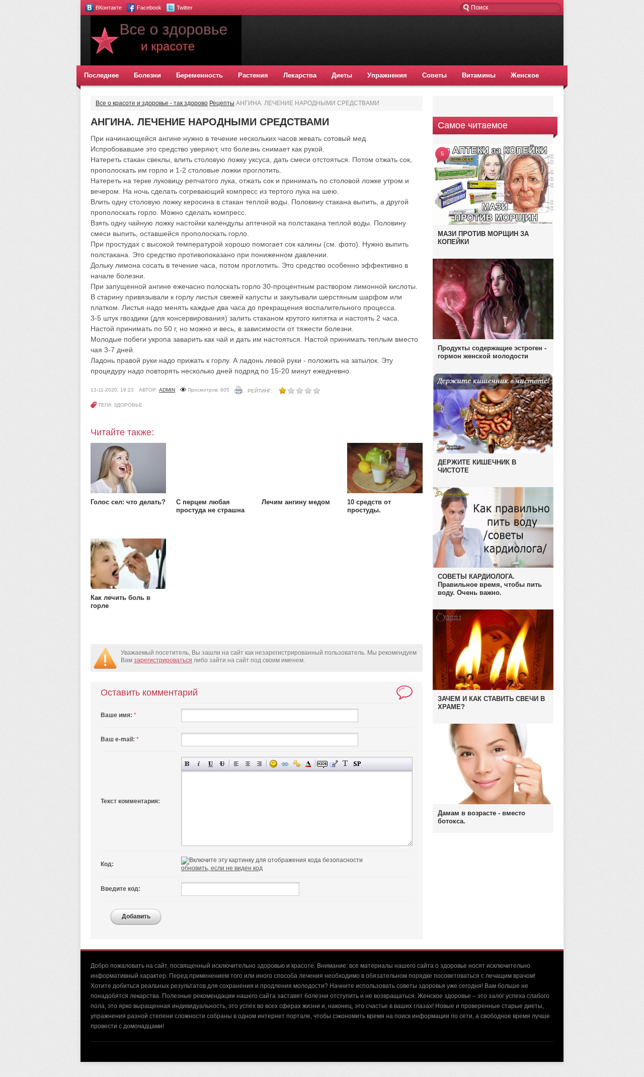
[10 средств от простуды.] (385, 491)
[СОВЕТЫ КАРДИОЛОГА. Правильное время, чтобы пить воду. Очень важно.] (493, 565)
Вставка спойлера (357, 763)
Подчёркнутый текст (210, 763)
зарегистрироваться (163, 660)
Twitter (185, 8)
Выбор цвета (308, 763)
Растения (253, 75)
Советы (434, 75)
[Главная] (166, 63)
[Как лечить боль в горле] (128, 586)
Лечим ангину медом (296, 502)
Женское (525, 75)
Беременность (199, 75)
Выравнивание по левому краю (236, 763)
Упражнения (387, 75)
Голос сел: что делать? (128, 502)
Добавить (136, 916)
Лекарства (299, 75)
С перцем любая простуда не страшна (210, 506)
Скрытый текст (322, 763)
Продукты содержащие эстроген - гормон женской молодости (492, 352)
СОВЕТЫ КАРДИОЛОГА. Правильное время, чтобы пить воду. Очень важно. (490, 584)
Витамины (479, 75)
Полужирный (187, 763)
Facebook (149, 8)
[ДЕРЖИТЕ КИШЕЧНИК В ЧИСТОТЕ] (493, 452)
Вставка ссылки (285, 763)
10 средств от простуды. (369, 506)
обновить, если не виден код (222, 868)
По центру (248, 763)
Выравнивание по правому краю (259, 763)
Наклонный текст (199, 763)
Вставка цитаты (334, 763)
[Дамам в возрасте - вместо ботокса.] (493, 802)
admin (167, 390)
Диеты (342, 75)
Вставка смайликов (273, 763)
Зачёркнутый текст (222, 763)
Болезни (147, 75)
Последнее (101, 75)
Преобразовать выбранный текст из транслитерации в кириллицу (345, 763)
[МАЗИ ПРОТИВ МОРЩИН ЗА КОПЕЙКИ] (493, 222)
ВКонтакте (109, 8)
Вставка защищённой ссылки (296, 763)
